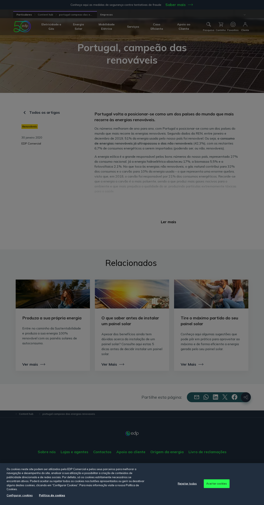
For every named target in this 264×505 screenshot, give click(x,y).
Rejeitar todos (187, 483)
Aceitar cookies (216, 483)
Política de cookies (52, 495)
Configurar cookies (20, 495)
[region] (132, 484)
